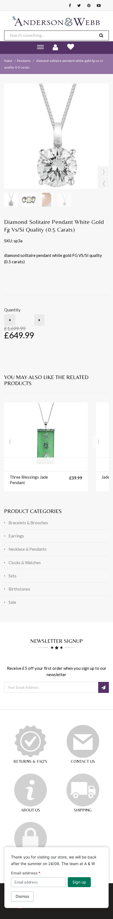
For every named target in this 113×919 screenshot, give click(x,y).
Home (8, 60)
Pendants (24, 60)
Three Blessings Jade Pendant (29, 479)
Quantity (12, 309)
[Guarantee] (30, 741)
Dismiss (22, 896)
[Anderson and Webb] (56, 23)
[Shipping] (82, 790)
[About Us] (30, 790)
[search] (101, 35)
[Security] (30, 838)
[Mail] (82, 741)
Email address (26, 873)
